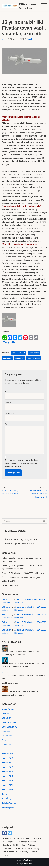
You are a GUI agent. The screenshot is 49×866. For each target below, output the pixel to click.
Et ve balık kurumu (10, 722)
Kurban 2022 (7, 789)
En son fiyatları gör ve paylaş (26, 848)
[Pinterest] (25, 337)
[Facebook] (9, 337)
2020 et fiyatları (18, 353)
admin (4, 39)
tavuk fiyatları (33, 358)
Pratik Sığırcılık (9, 842)
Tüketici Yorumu (9, 803)
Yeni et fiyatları (8, 807)
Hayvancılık (7, 745)
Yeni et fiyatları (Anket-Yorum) (15, 851)
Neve (19, 860)
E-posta (9, 402)
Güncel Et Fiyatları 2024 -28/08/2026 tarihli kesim (23, 573)
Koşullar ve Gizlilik (10, 845)
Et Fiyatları (6, 599)
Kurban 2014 (7, 776)
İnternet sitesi (10, 413)
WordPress (27, 860)
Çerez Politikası (28, 845)
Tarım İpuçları (8, 798)
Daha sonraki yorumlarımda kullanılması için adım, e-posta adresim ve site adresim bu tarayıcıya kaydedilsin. (23, 463)
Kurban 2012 (7, 767)
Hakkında (6, 848)
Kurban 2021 (7, 785)
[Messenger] (15, 337)
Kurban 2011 (7, 763)
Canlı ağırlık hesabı (27, 842)
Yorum (8, 424)
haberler (7, 358)
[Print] (30, 337)
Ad (6, 391)
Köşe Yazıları (7, 754)
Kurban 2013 (7, 771)
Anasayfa (6, 838)
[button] (44, 5)
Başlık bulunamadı (10, 585)
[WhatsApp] (4, 337)
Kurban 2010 (7, 758)
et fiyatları (34, 353)
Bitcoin (34, 851)
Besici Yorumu (8, 709)
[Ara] (44, 521)
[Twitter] (20, 337)
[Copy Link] (36, 337)
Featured (6, 731)
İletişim (5, 855)
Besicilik (5, 713)
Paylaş (8, 341)
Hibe (4, 749)
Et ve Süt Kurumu (9, 727)
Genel (29, 39)
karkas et (19, 358)
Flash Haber (7, 736)
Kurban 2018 (7, 780)
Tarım (4, 794)
